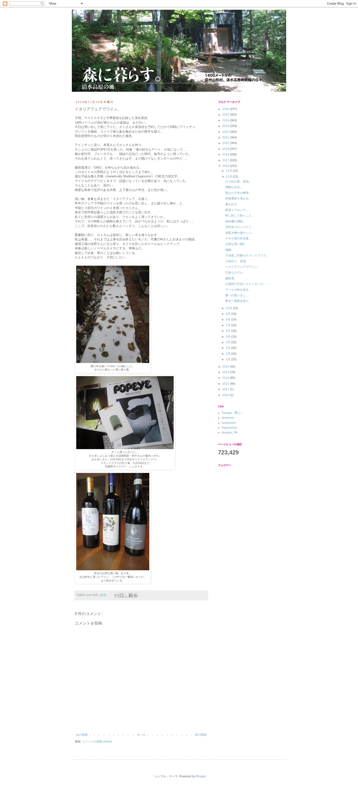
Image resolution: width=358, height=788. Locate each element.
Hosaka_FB (229, 432)
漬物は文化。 (234, 187)
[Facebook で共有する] (130, 595)
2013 (226, 378)
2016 (226, 166)
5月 (228, 336)
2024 (226, 120)
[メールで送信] (116, 595)
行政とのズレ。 (235, 272)
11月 (229, 176)
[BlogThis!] (121, 595)
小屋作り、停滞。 (237, 261)
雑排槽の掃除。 (235, 221)
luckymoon (229, 423)
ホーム (141, 734)
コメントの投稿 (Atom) (97, 741)
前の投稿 (201, 734)
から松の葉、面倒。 (238, 181)
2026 (226, 109)
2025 (226, 114)
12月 (229, 170)
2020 (226, 143)
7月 (228, 325)
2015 (226, 366)
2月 (228, 353)
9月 (228, 314)
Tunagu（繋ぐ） (233, 413)
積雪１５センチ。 (237, 210)
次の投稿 (82, 734)
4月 (228, 342)
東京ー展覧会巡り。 (238, 301)
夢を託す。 (232, 204)
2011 (226, 389)
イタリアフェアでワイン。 (242, 267)
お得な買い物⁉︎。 (236, 244)
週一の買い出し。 (237, 295)
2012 (226, 383)
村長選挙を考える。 (238, 198)
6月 (228, 331)
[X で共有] (126, 595)
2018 (226, 154)
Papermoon (229, 427)
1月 (228, 359)
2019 (226, 149)
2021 (226, 137)
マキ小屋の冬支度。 (238, 238)
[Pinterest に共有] (135, 595)
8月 (228, 319)
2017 (226, 160)
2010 (226, 395)
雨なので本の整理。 (238, 193)
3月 (228, 348)
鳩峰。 (229, 250)
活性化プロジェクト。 (239, 227)
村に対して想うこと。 (239, 215)
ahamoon (228, 417)
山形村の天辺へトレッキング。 (245, 284)
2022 (226, 132)
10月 (229, 308)
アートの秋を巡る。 (238, 289)
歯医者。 (231, 278)
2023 (226, 126)
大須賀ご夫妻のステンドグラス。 (247, 255)
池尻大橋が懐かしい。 (239, 233)
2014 (226, 372)
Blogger (201, 776)
